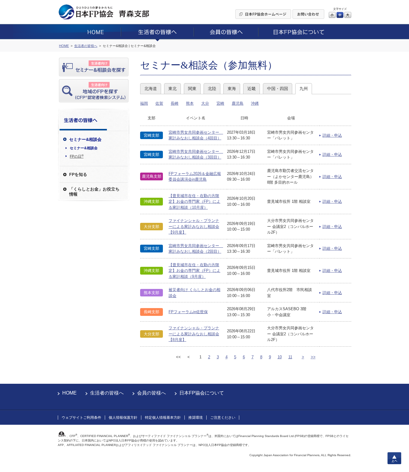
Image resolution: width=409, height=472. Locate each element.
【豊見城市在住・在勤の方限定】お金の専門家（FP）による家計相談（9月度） (194, 271)
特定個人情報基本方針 (163, 417)
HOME (69, 392)
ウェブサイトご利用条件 (81, 417)
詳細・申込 (332, 135)
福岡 (144, 103)
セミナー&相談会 (84, 148)
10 (280, 357)
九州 (303, 88)
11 (290, 357)
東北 (172, 88)
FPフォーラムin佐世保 (188, 312)
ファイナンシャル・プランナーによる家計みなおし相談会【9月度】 (194, 226)
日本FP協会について (201, 392)
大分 (205, 103)
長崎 (174, 103)
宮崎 (220, 103)
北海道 (150, 88)
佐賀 (159, 103)
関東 (192, 88)
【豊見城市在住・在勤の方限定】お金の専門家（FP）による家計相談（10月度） (194, 202)
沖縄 (255, 103)
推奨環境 (195, 417)
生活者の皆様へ (107, 392)
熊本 (190, 103)
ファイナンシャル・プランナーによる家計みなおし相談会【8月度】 (194, 334)
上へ (394, 458)
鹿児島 (237, 103)
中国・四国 (277, 88)
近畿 (251, 88)
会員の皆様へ (151, 392)
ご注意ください (222, 417)
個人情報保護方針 (123, 417)
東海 (232, 88)
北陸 (212, 88)
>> (313, 357)
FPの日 (77, 156)
